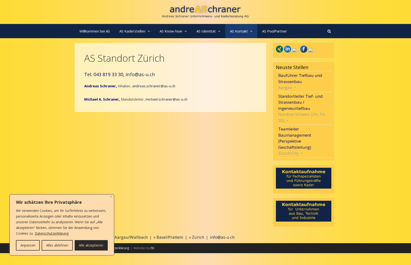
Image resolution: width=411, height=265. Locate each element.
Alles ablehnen (57, 245)
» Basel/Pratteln (168, 237)
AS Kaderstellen (132, 31)
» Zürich (196, 237)
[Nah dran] (111, 196)
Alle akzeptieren (91, 245)
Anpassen (27, 245)
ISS (152, 248)
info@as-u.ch (140, 74)
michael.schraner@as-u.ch (166, 99)
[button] (150, 31)
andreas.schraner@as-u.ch (153, 86)
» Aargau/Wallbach (130, 237)
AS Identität (206, 31)
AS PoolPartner (274, 31)
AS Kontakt (239, 31)
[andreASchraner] (205, 11)
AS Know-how (171, 31)
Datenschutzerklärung (51, 233)
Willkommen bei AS (94, 31)
